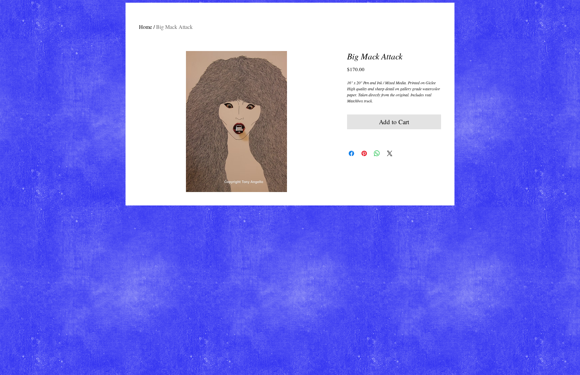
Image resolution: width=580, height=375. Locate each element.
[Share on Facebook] (351, 153)
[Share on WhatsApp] (377, 153)
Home (145, 26)
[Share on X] (390, 153)
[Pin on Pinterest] (364, 153)
